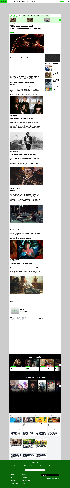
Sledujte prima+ (36, 1)
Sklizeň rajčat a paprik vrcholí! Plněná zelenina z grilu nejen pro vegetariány (41, 455)
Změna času (37, 464)
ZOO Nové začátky (54, 464)
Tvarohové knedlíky (32, 467)
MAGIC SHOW (31, 388)
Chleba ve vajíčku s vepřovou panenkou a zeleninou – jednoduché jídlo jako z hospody (53, 424)
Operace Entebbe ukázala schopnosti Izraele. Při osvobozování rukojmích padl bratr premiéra (41, 429)
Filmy (14, 1)
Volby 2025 (28, 465)
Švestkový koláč (45, 467)
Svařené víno (33, 465)
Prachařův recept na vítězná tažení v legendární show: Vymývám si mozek (28, 428)
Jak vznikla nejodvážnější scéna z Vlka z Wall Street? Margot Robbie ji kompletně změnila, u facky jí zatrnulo (16, 456)
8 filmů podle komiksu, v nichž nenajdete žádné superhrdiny (15, 450)
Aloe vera (45, 465)
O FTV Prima (13, 474)
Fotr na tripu (22, 388)
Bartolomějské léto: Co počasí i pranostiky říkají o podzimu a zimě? (41, 446)
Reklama (12, 477)
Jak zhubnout (15, 464)
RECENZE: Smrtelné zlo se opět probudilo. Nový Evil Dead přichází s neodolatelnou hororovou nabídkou (32, 369)
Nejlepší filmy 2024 (21, 464)
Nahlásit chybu (13, 484)
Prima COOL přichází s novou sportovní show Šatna (56, 67)
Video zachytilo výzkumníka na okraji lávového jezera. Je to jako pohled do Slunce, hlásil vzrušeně (41, 433)
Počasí (43, 464)
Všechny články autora (24, 311)
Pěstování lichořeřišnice (52, 465)
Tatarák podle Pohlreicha (40, 465)
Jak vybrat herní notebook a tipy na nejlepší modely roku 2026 (54, 20)
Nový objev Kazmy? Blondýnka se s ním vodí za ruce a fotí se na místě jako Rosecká (28, 455)
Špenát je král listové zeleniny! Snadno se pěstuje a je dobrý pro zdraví (41, 451)
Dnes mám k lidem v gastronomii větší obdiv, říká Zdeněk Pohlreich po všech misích (28, 433)
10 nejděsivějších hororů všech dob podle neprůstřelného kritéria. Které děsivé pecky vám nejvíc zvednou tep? (37, 21)
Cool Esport (23, 1)
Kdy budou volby (47, 464)
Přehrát (13, 387)
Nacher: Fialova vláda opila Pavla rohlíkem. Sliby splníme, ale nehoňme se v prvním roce (16, 424)
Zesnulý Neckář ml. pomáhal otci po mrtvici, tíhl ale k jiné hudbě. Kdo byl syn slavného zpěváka (16, 428)
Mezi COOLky (13, 388)
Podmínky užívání (13, 480)
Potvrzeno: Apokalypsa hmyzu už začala (41, 424)
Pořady (27, 1)
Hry (19, 1)
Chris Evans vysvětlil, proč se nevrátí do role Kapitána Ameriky (46, 369)
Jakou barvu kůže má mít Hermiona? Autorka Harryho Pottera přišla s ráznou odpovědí (16, 369)
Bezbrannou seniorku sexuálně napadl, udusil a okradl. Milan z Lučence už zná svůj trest (15, 433)
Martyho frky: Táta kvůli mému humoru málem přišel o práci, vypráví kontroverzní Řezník (28, 446)
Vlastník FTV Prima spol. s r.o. (15, 483)
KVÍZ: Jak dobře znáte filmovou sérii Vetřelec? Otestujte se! (56, 80)
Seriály (17, 1)
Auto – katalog (16, 465)
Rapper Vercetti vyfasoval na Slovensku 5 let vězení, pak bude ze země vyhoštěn (28, 451)
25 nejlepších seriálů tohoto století (16, 445)
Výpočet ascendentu (25, 467)
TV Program (31, 1)
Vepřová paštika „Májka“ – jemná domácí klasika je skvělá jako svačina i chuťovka (53, 428)
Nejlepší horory (27, 464)
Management (24, 474)
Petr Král (16, 33)
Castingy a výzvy (24, 477)
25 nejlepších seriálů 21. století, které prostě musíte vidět (20, 20)
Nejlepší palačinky (39, 467)
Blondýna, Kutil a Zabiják (41, 389)
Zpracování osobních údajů (26, 480)
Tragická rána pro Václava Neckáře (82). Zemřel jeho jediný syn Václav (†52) (28, 424)
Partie (40, 464)
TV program (32, 464)
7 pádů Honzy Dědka (23, 465)
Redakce (23, 483)
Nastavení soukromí (25, 484)
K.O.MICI (48, 388)
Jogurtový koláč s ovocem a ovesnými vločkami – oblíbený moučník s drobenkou (52, 433)
